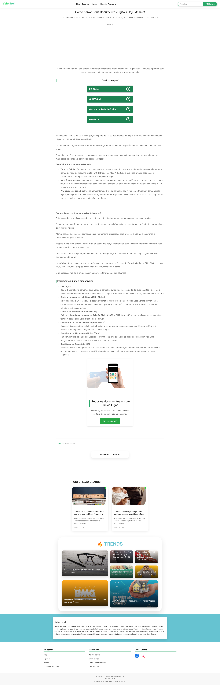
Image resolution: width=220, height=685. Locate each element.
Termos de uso (94, 655)
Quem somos (94, 659)
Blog (78, 4)
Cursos (94, 4)
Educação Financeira (108, 4)
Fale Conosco (94, 667)
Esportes (85, 4)
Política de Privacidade (97, 663)
